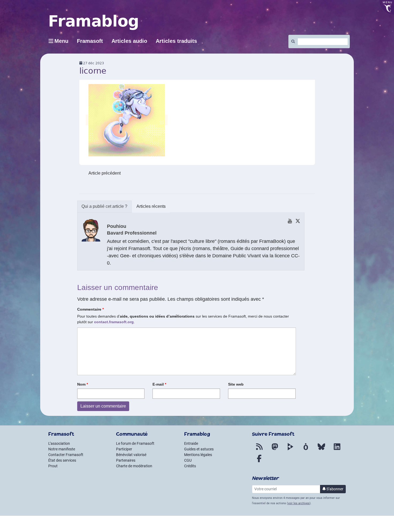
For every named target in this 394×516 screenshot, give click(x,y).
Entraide (191, 443)
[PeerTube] (290, 450)
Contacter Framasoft (65, 455)
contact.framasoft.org (114, 322)
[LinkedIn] (337, 450)
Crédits (190, 466)
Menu (61, 41)
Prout (53, 466)
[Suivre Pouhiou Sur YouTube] (290, 221)
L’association (59, 443)
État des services (62, 460)
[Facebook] (259, 461)
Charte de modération (134, 466)
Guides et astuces (199, 449)
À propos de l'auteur (104, 207)
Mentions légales (198, 455)
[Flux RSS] (259, 450)
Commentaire (90, 309)
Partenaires (125, 460)
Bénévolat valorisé (131, 455)
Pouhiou (116, 226)
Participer (124, 449)
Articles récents (151, 206)
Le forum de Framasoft (135, 443)
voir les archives (299, 503)
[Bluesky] (321, 450)
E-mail (159, 384)
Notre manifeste (61, 449)
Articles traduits (176, 41)
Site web (236, 384)
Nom (82, 384)
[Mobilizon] (306, 450)
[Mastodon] (275, 450)
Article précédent (104, 173)
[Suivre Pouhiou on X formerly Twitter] (298, 221)
